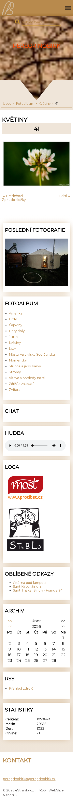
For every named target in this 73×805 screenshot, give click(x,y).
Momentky (18, 360)
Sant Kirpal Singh (27, 587)
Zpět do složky (14, 200)
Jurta (13, 337)
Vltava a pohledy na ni (27, 378)
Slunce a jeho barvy (25, 366)
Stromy (15, 372)
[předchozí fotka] (8, 164)
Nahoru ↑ (10, 795)
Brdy (13, 319)
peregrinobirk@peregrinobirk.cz (29, 779)
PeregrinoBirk (36, 46)
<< (10, 620)
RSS (42, 790)
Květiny (45, 104)
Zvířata (14, 390)
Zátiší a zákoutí (21, 384)
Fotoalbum (25, 104)
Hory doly (17, 331)
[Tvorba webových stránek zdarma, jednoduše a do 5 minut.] (36, 791)
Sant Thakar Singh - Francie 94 (37, 590)
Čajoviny (15, 325)
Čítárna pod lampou (29, 583)
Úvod (7, 104)
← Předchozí (12, 196)
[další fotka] (64, 164)
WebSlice (56, 790)
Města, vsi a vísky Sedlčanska (32, 354)
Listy (12, 349)
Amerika (15, 313)
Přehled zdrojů (21, 688)
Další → (65, 196)
